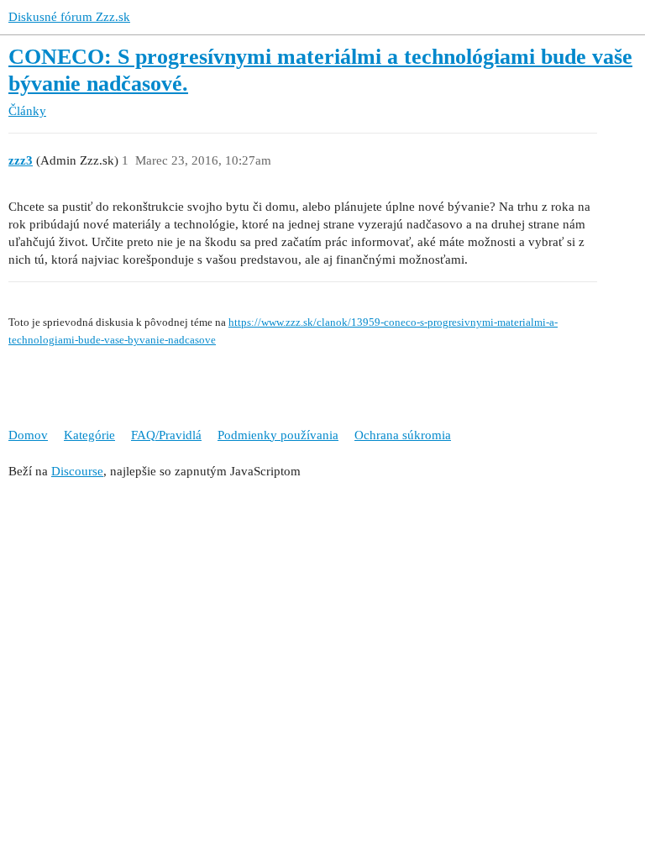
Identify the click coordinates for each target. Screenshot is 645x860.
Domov (28, 435)
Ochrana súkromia (402, 435)
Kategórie (89, 435)
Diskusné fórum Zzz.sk (69, 17)
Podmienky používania (278, 435)
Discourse (77, 471)
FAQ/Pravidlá (166, 435)
